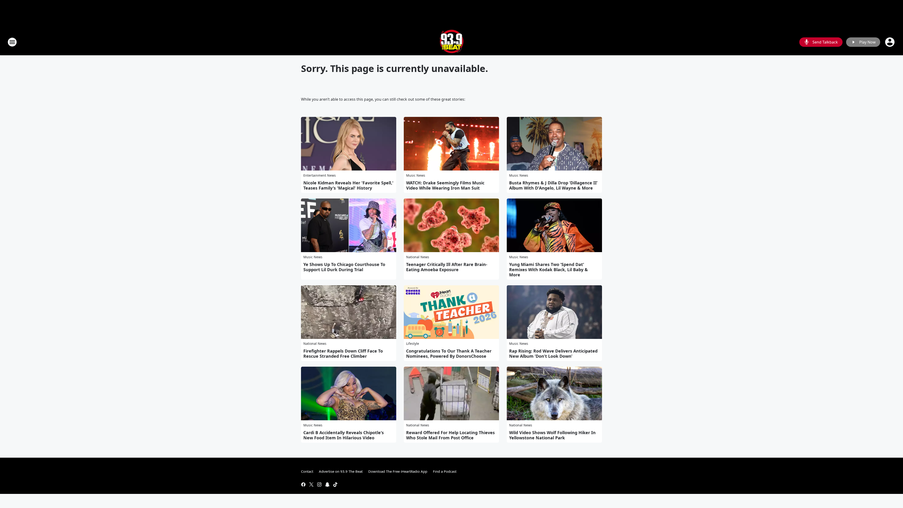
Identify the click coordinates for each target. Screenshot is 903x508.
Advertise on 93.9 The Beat (341, 471)
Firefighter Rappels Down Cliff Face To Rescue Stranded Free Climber (343, 353)
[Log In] (890, 42)
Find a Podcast (444, 471)
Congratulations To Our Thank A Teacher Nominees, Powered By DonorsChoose (448, 353)
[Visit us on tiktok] (335, 484)
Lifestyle (412, 343)
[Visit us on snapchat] (327, 484)
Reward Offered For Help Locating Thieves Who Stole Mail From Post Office (450, 435)
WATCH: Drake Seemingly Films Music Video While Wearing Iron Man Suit (445, 185)
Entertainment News (319, 175)
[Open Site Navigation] (12, 42)
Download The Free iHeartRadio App (397, 471)
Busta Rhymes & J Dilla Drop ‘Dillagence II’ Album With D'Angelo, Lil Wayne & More (553, 185)
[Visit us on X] (311, 484)
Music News (415, 175)
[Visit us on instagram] (319, 484)
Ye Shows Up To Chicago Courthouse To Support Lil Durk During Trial (344, 267)
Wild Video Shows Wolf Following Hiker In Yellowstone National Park (552, 435)
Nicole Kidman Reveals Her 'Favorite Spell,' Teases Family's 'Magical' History (348, 185)
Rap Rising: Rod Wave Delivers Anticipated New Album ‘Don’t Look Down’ (553, 353)
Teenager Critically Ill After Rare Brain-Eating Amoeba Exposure (446, 267)
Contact (307, 471)
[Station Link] (451, 42)
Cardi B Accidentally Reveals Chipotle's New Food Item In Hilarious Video (343, 435)
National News (417, 257)
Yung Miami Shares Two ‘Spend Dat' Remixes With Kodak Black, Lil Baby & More (548, 269)
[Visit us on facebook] (303, 484)
